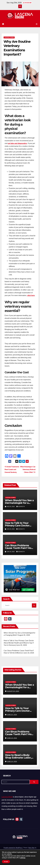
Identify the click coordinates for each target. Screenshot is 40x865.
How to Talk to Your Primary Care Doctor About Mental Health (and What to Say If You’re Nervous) (19, 643)
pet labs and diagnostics (17, 143)
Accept (6, 861)
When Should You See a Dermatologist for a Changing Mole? (19, 503)
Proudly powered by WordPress (13, 847)
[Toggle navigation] (36, 24)
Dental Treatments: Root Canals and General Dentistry (12, 469)
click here (31, 295)
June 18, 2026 (12, 738)
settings (22, 858)
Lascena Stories (9, 37)
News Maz (31, 847)
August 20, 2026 (13, 691)
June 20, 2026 (12, 714)
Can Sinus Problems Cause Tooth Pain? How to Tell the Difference (19, 548)
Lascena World (7, 797)
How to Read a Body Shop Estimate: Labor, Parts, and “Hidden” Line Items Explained (20, 759)
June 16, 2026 (12, 761)
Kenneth (21, 506)
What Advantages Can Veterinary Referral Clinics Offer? (27, 469)
